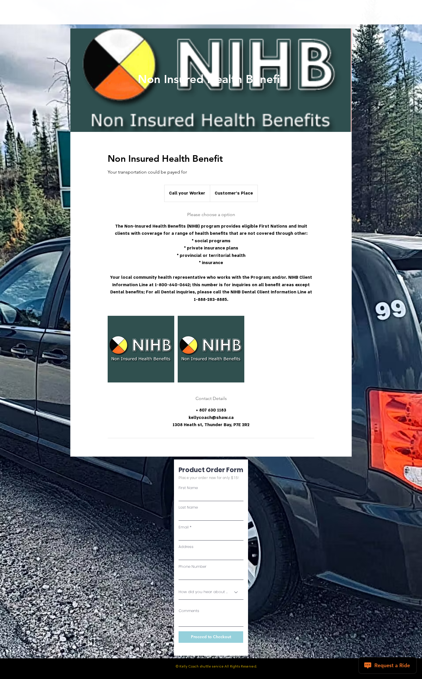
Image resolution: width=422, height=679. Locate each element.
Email (184, 527)
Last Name (188, 507)
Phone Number (192, 566)
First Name (188, 488)
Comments (189, 611)
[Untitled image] (141, 349)
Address (186, 547)
